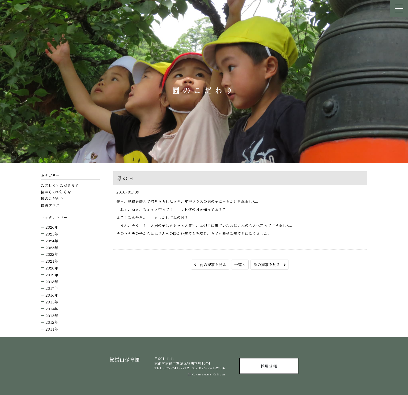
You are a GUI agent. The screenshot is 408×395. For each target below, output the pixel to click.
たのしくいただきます (60, 185)
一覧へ (240, 264)
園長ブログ (50, 205)
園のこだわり (52, 198)
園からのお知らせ (56, 192)
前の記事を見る (211, 264)
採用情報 (269, 366)
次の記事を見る (269, 264)
